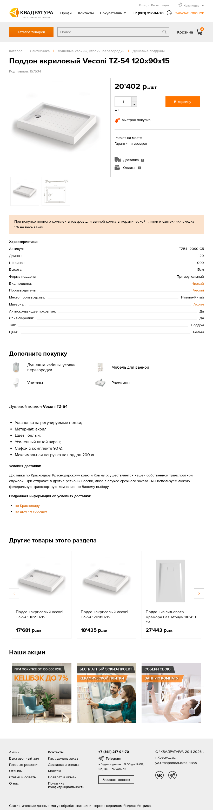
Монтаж (54, 771)
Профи (66, 13)
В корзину (182, 101)
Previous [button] (14, 124)
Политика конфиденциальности (66, 785)
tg (172, 775)
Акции (14, 752)
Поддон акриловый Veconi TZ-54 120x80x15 (104, 614)
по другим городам (31, 511)
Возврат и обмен (62, 777)
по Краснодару (27, 505)
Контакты (86, 13)
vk (159, 775)
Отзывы (16, 771)
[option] (56, 124)
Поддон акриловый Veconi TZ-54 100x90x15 (39, 614)
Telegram (113, 758)
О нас (14, 783)
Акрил (199, 304)
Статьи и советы (23, 777)
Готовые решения (24, 764)
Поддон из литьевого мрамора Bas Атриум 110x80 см (171, 616)
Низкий (197, 283)
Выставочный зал (24, 758)
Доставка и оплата (63, 764)
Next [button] (97, 124)
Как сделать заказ (63, 758)
